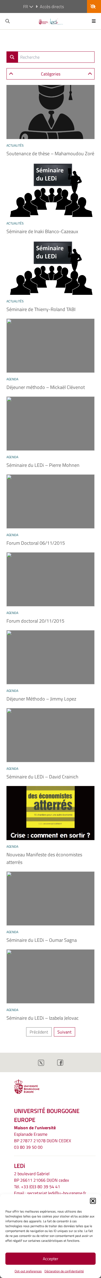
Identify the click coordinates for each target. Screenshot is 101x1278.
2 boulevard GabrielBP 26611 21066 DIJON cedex (41, 1176)
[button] (93, 1201)
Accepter (50, 1259)
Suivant (64, 1032)
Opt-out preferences (28, 1271)
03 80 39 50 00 (28, 1147)
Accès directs (52, 6)
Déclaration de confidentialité (64, 1271)
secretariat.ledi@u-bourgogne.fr (56, 1193)
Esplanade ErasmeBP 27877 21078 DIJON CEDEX (42, 1137)
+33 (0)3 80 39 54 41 (40, 1186)
